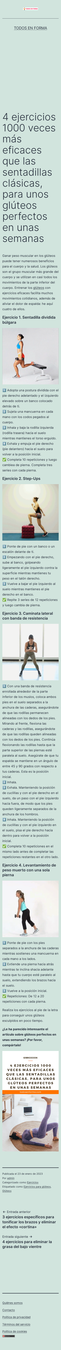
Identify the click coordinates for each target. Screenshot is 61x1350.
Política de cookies (14, 1331)
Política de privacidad (16, 1317)
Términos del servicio (16, 1324)
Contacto (8, 1310)
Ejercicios (32, 1182)
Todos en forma (30, 28)
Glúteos (6, 1190)
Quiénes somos (12, 1302)
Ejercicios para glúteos (37, 1186)
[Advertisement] (30, 77)
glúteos (38, 288)
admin (10, 1178)
